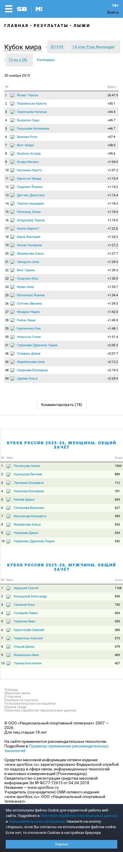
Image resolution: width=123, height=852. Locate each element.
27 (7, 312)
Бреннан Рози (27, 137)
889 (117, 474)
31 (7, 345)
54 (7, 378)
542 (117, 541)
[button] (24, 47)
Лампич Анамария (30, 203)
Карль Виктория (28, 237)
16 (7, 220)
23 (7, 278)
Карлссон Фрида (29, 178)
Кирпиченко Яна (29, 328)
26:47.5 (113, 95)
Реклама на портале (21, 700)
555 (117, 524)
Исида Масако (28, 162)
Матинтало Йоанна (31, 295)
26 (7, 303)
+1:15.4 (113, 195)
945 (117, 596)
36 (7, 353)
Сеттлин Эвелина (29, 303)
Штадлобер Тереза (31, 220)
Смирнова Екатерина (32, 370)
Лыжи (82, 25)
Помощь (11, 689)
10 (7, 170)
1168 (118, 588)
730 (117, 605)
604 (117, 613)
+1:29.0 (113, 262)
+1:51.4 (113, 337)
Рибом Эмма (26, 320)
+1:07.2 (113, 170)
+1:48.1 (113, 328)
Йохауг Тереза (27, 95)
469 (117, 655)
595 (117, 621)
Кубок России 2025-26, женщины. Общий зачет (61, 445)
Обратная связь (17, 693)
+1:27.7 (113, 253)
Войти (113, 12)
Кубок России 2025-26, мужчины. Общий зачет (61, 567)
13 (7, 195)
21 (7, 262)
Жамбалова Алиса (30, 253)
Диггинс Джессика (31, 195)
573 (117, 638)
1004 (118, 466)
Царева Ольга (27, 378)
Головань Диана (28, 353)
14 (7, 203)
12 (7, 187)
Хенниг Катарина (29, 245)
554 (117, 533)
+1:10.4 (113, 178)
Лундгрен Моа (27, 278)
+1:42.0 (113, 312)
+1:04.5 (113, 162)
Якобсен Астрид (29, 153)
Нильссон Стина (29, 337)
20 (7, 253)
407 (117, 663)
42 (7, 362)
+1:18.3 (113, 203)
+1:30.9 (113, 278)
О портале (12, 696)
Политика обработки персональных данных (40, 710)
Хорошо (61, 844)
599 (117, 516)
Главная (16, 25)
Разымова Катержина (33, 128)
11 (7, 178)
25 (7, 295)
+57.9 (111, 137)
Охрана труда (15, 707)
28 (7, 320)
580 (117, 630)
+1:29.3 (113, 270)
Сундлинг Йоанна (29, 187)
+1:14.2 (113, 187)
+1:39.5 (113, 303)
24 (7, 287)
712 (117, 483)
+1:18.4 (113, 212)
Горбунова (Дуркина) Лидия (37, 345)
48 (7, 370)
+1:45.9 (113, 320)
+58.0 (111, 145)
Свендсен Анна (28, 262)
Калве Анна (25, 287)
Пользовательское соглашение (29, 703)
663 (117, 499)
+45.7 (111, 120)
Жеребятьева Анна (31, 362)
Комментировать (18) (61, 404)
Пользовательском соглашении (37, 821)
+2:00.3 (113, 345)
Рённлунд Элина (29, 212)
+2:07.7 (113, 353)
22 (7, 270)
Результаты (51, 25)
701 (117, 491)
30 (7, 337)
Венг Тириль (26, 270)
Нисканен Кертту (29, 170)
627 (117, 508)
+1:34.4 (113, 295)
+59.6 (111, 153)
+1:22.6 (113, 228)
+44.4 (111, 112)
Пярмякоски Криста (31, 103)
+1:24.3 (113, 237)
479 (117, 647)
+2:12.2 (113, 362)
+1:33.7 (113, 287)
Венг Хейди (25, 145)
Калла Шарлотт (28, 228)
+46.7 (111, 128)
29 (7, 328)
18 (7, 237)
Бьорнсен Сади (28, 120)
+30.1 (111, 103)
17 (7, 228)
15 (7, 212)
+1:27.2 (113, 245)
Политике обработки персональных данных (78, 815)
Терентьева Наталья (32, 112)
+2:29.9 (113, 378)
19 (7, 245)
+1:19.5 (113, 220)
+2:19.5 (113, 370)
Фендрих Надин (28, 312)
